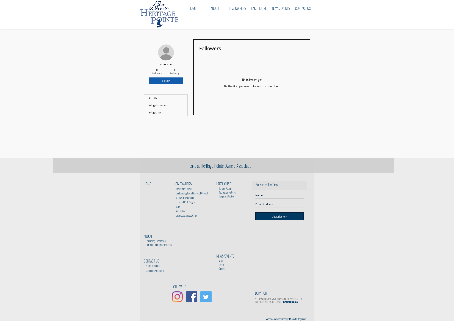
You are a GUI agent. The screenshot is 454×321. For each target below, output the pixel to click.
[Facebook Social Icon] (191, 296)
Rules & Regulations (184, 198)
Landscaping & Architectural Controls (191, 193)
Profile (153, 98)
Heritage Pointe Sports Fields (158, 245)
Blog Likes (155, 112)
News (220, 261)
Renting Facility (224, 188)
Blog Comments (159, 105)
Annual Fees (179, 211)
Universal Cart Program (186, 202)
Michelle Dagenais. (297, 319)
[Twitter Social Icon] (206, 296)
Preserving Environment (156, 241)
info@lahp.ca (290, 301)
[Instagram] (177, 296)
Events (220, 264)
